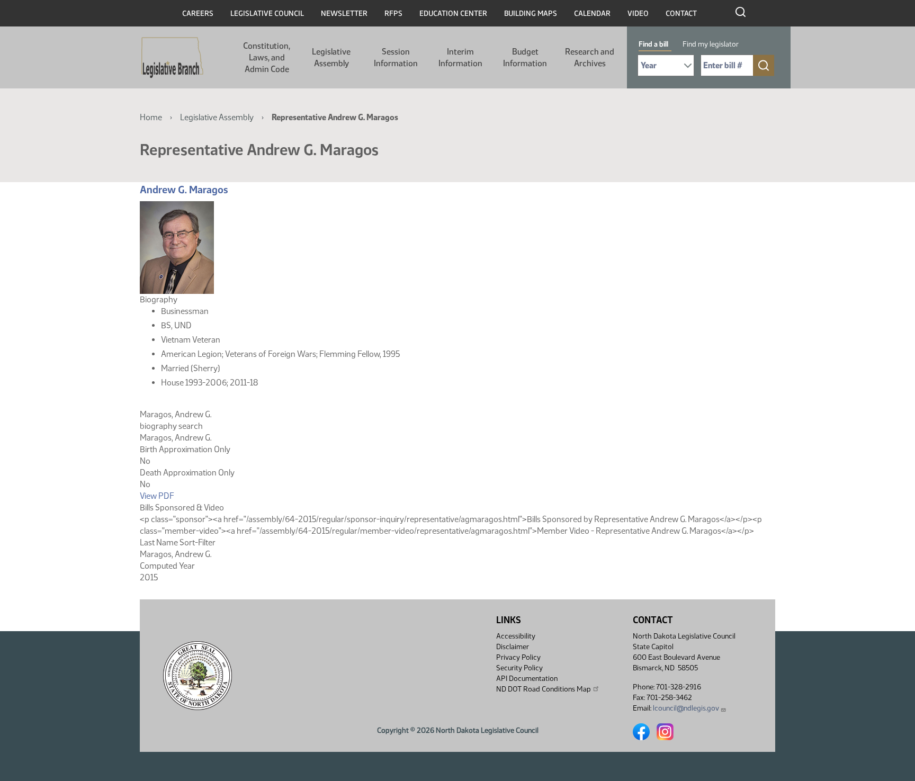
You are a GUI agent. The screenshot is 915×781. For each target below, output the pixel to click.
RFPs (393, 13)
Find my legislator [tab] (711, 44)
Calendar (592, 13)
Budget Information (525, 57)
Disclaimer (512, 646)
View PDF (157, 496)
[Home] (172, 58)
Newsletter (344, 13)
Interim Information (460, 57)
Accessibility (515, 636)
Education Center (453, 13)
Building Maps (530, 13)
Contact (681, 13)
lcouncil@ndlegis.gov (686, 708)
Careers (197, 13)
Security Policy (519, 667)
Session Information (396, 57)
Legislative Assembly (331, 57)
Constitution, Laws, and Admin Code (266, 57)
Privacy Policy (518, 657)
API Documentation (527, 678)
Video (638, 13)
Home (151, 117)
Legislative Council (267, 13)
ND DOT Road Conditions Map (543, 689)
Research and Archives (589, 57)
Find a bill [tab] (653, 44)
